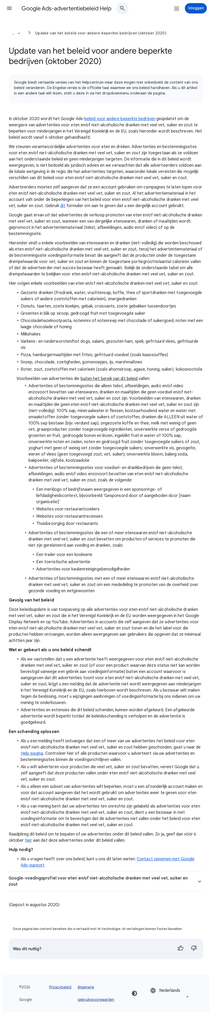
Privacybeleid (60, 987)
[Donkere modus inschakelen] (134, 993)
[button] (9, 8)
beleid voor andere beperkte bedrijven (120, 118)
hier (28, 840)
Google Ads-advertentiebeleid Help (66, 8)
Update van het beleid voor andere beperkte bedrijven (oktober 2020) (100, 33)
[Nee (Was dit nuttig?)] (194, 949)
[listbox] (170, 993)
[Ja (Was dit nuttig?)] (180, 949)
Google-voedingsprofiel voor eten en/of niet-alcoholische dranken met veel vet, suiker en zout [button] (98, 881)
